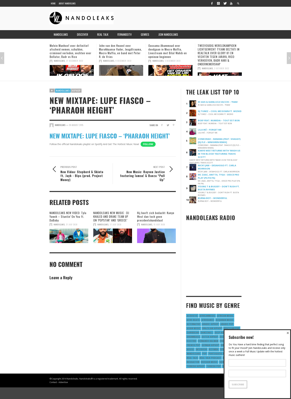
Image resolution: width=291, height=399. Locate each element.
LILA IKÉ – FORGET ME (209, 129)
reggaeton (193, 362)
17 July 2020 (115, 224)
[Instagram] (218, 3)
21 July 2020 (71, 224)
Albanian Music (224, 320)
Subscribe (238, 384)
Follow (148, 144)
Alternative (193, 324)
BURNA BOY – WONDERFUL (212, 198)
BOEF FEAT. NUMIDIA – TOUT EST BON (219, 120)
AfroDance (208, 320)
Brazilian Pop (231, 328)
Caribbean (193, 332)
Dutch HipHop (210, 336)
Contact (53, 382)
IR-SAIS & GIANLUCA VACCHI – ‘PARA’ (218, 101)
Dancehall (207, 332)
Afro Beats (193, 320)
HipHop (76, 90)
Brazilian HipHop (212, 328)
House (190, 349)
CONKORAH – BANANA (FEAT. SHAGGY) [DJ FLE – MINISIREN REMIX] (219, 140)
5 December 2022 (129, 60)
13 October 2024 (228, 60)
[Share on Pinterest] (173, 125)
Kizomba (213, 349)
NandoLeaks (65, 60)
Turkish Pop (214, 366)
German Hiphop (210, 345)
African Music (225, 315)
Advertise (63, 382)
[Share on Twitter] (167, 125)
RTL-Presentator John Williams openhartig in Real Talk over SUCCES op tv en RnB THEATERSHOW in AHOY (223, 51)
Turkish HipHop (196, 366)
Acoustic (192, 315)
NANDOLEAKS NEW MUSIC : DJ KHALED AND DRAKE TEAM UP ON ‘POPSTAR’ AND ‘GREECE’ (111, 216)
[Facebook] (212, 3)
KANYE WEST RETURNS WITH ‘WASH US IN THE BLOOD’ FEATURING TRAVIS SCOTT (219, 153)
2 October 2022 (178, 68)
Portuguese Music (219, 353)
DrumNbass (193, 336)
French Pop (193, 345)
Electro (191, 341)
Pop (204, 353)
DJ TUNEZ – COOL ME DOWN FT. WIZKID (219, 111)
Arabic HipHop (210, 324)
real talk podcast (210, 357)
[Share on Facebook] (162, 125)
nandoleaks (193, 353)
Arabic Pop (227, 324)
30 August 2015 (76, 125)
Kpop (223, 349)
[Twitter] (225, 3)
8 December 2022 (80, 60)
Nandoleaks (63, 90)
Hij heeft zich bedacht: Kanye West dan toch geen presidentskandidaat (155, 216)
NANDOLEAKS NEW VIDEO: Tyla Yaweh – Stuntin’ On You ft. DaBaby (68, 216)
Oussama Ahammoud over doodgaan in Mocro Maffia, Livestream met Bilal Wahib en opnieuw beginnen (124, 51)
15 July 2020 (159, 224)
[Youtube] (231, 3)
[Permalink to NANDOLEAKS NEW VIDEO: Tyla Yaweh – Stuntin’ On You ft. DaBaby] (69, 236)
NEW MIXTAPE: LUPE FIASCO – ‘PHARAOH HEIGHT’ (110, 135)
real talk (192, 357)
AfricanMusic (207, 315)
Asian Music (193, 328)
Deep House (221, 332)
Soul (222, 362)
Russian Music (209, 362)
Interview (201, 349)
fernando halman (208, 341)
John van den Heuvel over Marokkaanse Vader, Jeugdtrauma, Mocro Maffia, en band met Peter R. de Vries (77, 51)
